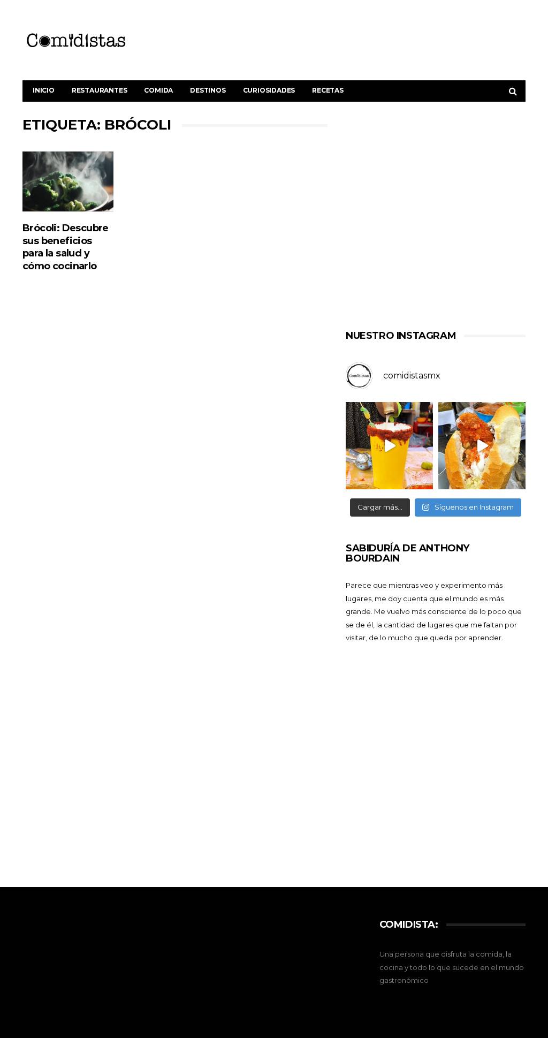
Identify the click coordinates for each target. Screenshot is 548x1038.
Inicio (44, 90)
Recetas (328, 90)
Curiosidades (269, 90)
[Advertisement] (436, 218)
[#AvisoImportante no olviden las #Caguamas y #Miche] (389, 445)
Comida (158, 90)
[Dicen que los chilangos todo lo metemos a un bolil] (482, 445)
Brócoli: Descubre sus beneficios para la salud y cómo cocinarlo (65, 247)
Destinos (207, 90)
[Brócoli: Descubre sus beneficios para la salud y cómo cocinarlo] (67, 181)
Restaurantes (99, 90)
